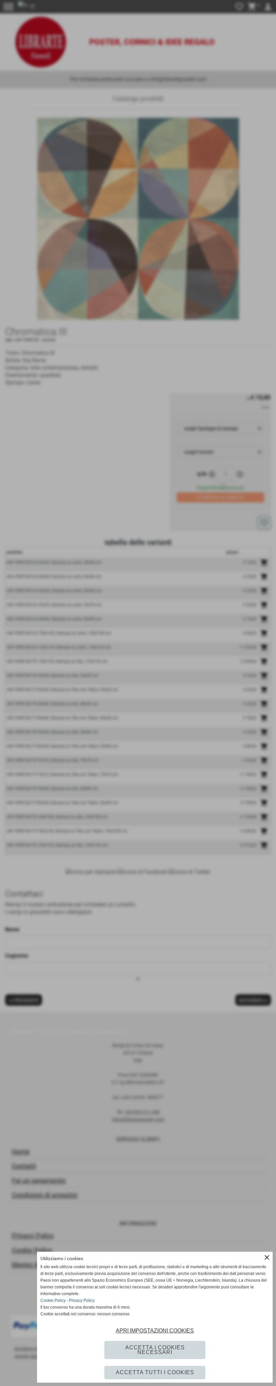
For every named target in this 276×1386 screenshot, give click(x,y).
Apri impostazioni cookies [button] (155, 1330)
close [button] (267, 1257)
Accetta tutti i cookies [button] (155, 1372)
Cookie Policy (53, 1300)
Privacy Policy (82, 1300)
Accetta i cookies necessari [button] (155, 1350)
